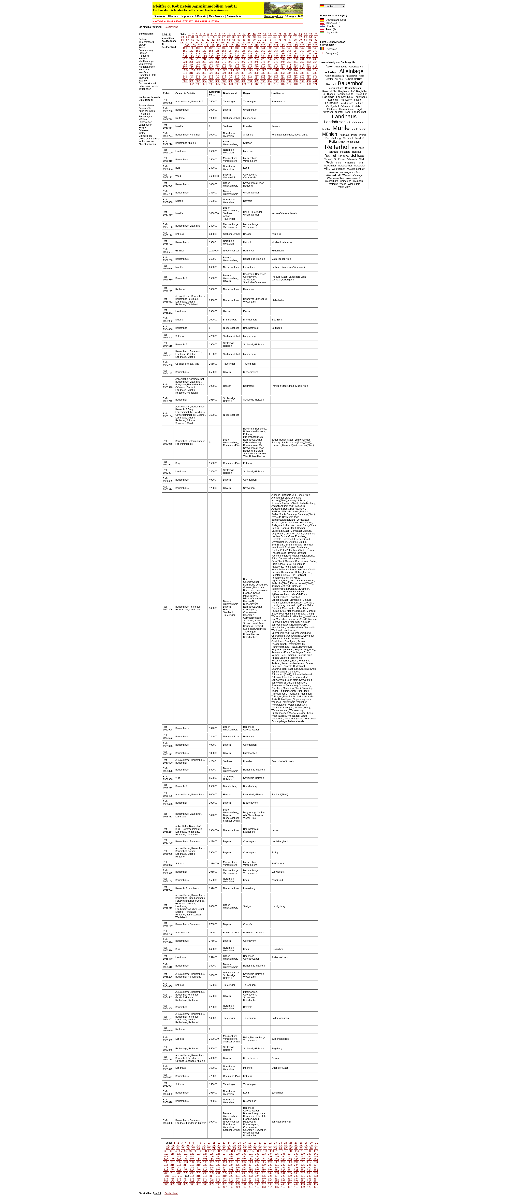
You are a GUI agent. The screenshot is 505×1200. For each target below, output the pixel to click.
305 (238, 70)
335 (295, 73)
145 (289, 48)
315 (302, 70)
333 (282, 73)
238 (211, 62)
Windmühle (354, 184)
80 (306, 39)
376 (289, 78)
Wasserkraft (333, 175)
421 (315, 84)
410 (243, 84)
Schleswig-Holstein (149, 86)
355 (289, 75)
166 (289, 50)
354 (282, 75)
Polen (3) (330, 29)
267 (263, 64)
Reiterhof (337, 147)
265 (250, 64)
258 (204, 64)
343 (211, 75)
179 (237, 53)
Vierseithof (359, 165)
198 (224, 56)
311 (277, 70)
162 (263, 50)
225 (263, 59)
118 (250, 45)
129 (185, 48)
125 (295, 45)
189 (302, 53)
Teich (329, 162)
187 (289, 53)
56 (182, 39)
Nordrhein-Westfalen (144, 71)
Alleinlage (351, 71)
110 (200, 45)
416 (282, 84)
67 (239, 39)
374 (276, 78)
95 (243, 42)
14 (244, 34)
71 (259, 39)
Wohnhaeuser (146, 141)
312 (283, 70)
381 (185, 81)
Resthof (330, 156)
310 (271, 70)
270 (282, 64)
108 (187, 45)
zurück (157, 27)
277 (191, 67)
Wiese (342, 184)
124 (289, 45)
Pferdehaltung (333, 138)
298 (192, 70)
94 (238, 42)
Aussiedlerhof (353, 78)
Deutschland (171, 27)
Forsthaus (331, 103)
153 (204, 50)
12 (234, 34)
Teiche (337, 162)
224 (256, 59)
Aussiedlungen (147, 111)
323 (217, 73)
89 (212, 42)
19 (270, 34)
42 (249, 37)
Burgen (143, 127)
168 (302, 50)
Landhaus (344, 116)
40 (239, 37)
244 (250, 62)
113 (218, 45)
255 (185, 64)
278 (198, 67)
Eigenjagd (328, 96)
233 (315, 59)
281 (217, 67)
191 (315, 53)
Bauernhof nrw (335, 88)
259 (211, 64)
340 (191, 75)
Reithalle (333, 151)
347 (237, 75)
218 (217, 59)
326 (237, 73)
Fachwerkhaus (344, 96)
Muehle (326, 129)
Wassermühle (335, 178)
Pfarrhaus (344, 135)
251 (295, 62)
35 (213, 37)
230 (295, 59)
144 (282, 48)
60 (203, 39)
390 (243, 81)
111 (206, 45)
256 (191, 64)
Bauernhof (350, 83)
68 (244, 39)
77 (290, 39)
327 (243, 73)
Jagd (359, 109)
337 (308, 73)
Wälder (142, 133)
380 (315, 78)
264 (243, 64)
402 (191, 84)
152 (198, 50)
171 (185, 53)
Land (348, 112)
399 (302, 81)
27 (311, 34)
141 (263, 48)
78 (295, 39)
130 (191, 48)
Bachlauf (331, 84)
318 (185, 73)
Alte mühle (351, 76)
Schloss (357, 155)
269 (276, 64)
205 (269, 56)
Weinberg (358, 181)
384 (204, 81)
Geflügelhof (332, 106)
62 (213, 39)
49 (285, 37)
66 (234, 39)
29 (182, 37)
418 (295, 84)
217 (211, 59)
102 (282, 42)
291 (282, 67)
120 (263, 45)
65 (229, 39)
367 (230, 78)
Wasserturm (331, 181)
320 (198, 73)
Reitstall (356, 151)
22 (285, 34)
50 (290, 37)
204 (263, 56)
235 (191, 62)
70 (254, 39)
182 (256, 53)
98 (259, 42)
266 (256, 64)
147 (302, 48)
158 (237, 50)
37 (223, 37)
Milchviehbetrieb (355, 122)
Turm (360, 162)
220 (230, 59)
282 (224, 67)
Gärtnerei (332, 109)
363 (204, 78)
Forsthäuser (346, 103)
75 (280, 39)
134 (217, 48)
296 (315, 67)
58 (193, 39)
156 (224, 50)
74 (275, 39)
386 (217, 81)
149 (315, 48)
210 (302, 56)
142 (269, 48)
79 (300, 39)
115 (231, 45)
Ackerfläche (341, 66)
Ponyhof (359, 138)
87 (202, 42)
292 (289, 67)
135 (224, 48)
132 (204, 48)
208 (289, 56)
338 (315, 73)
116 (237, 45)
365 (217, 78)
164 (276, 50)
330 (263, 73)
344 (217, 75)
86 (197, 42)
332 (276, 73)
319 (191, 73)
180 (243, 53)
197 (217, 56)
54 (311, 37)
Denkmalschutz (345, 94)
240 (224, 62)
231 (302, 59)
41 (244, 37)
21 (280, 34)
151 (191, 50)
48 (280, 37)
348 (243, 75)
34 (208, 37)
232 (308, 59)
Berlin (142, 47)
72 (265, 39)
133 (211, 48)
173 (198, 53)
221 (237, 59)
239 (217, 62)
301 (212, 70)
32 (198, 37)
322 (211, 73)
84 (187, 42)
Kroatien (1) (332, 26)
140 (256, 48)
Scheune (343, 155)
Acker (329, 66)
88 (207, 42)
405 (211, 84)
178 (230, 53)
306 (245, 70)
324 (224, 73)
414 (269, 84)
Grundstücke (145, 135)
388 (230, 81)
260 (217, 64)
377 (295, 78)
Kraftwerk (328, 112)
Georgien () (331, 53)
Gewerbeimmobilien (149, 138)
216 (204, 59)
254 (315, 62)
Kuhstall (339, 112)
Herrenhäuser (346, 109)
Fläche (358, 99)
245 (256, 62)
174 (204, 53)
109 (193, 45)
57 (188, 39)
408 (230, 84)
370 (250, 78)
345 (224, 75)
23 (290, 34)
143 (276, 48)
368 (237, 78)
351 (263, 75)
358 (308, 75)
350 (256, 75)
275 (315, 64)
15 (249, 34)
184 (269, 53)
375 (282, 78)
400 (308, 81)
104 (295, 42)
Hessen (143, 58)
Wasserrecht (353, 178)
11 (229, 34)
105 (302, 42)
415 (276, 84)
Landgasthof (359, 112)
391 (250, 81)
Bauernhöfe (329, 91)
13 (239, 34)
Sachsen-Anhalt (147, 83)
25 (300, 34)
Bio (323, 94)
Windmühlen (344, 186)
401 (315, 81)
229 (289, 59)
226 (269, 59)
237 (204, 62)
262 (230, 64)
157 (230, 50)
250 (289, 62)
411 (250, 84)
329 (256, 73)
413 (263, 84)
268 (269, 64)
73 (270, 39)
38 (229, 37)
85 (192, 42)
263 (237, 64)
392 (256, 81)
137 (237, 48)
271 (289, 64)
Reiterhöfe (357, 147)
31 (193, 37)
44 (259, 37)
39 (234, 37)
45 (265, 37)
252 (302, 62)
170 (315, 50)
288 (263, 67)
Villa (327, 168)
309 (264, 70)
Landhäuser (334, 122)
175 (211, 53)
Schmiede (352, 159)
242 (237, 62)
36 (218, 37)
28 (316, 34)
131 (198, 48)
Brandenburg (146, 50)
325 (230, 73)
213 (185, 59)
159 (243, 50)
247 (269, 62)
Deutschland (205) (335, 20)
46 (270, 37)
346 (230, 75)
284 (237, 67)
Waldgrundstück (356, 169)
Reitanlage (337, 141)
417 (289, 84)
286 (250, 67)
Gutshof (357, 106)
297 (186, 70)
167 (295, 50)
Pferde (363, 134)
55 (316, 37)
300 (206, 70)
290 (276, 67)
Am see (339, 79)
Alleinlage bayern (334, 76)
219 (224, 59)
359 (315, 75)
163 (269, 50)
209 (295, 56)
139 (250, 48)
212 (315, 56)
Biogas (331, 94)
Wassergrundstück (350, 172)
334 (289, 73)
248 (276, 62)
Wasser (333, 172)
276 (185, 67)
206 (276, 56)
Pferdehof (347, 138)
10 (224, 34)
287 (256, 67)
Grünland (345, 106)
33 (203, 37)
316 (308, 70)
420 (308, 84)
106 (308, 42)
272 (295, 64)
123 (282, 45)
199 (230, 56)
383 (198, 81)
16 (254, 34)
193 (191, 56)
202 (250, 56)
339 (185, 75)
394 (269, 81)
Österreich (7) (332, 23)
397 (289, 81)
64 (223, 39)
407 (224, 84)
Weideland (345, 181)
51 (295, 37)
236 (198, 62)
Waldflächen (338, 169)
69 (249, 39)
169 (308, 50)
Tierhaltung (349, 162)
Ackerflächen (356, 66)
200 (237, 56)
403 (198, 84)
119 (256, 45)
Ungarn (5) (331, 32)
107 (315, 42)
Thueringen (145, 89)
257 (198, 64)
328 (250, 73)
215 (198, 59)
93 (233, 42)
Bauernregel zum (273, 16)
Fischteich (332, 99)
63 (218, 39)
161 (256, 50)
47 (275, 37)
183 (263, 53)
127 (308, 45)
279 (204, 67)
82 (316, 39)
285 (243, 67)
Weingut (333, 183)
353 (276, 75)
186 (282, 53)
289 (269, 67)
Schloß (328, 159)
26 (306, 34)
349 (250, 75)
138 (243, 48)
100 (269, 42)
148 (308, 48)
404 (204, 84)
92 (228, 42)
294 (302, 67)
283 (230, 67)
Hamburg (144, 55)
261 (224, 64)
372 (263, 78)
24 (295, 34)
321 (204, 73)
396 (282, 81)
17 (259, 34)
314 (295, 70)
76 (285, 39)
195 (204, 56)
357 (302, 75)
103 (289, 42)
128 (315, 45)
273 (302, 64)
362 (198, 78)
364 (211, 78)
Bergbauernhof (346, 91)
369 (243, 78)
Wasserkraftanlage (352, 175)
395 (276, 81)
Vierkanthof (330, 165)
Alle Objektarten (147, 144)
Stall (361, 159)
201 (243, 56)
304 (232, 70)
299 (199, 70)
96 (248, 42)
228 (282, 59)
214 (191, 59)
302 (219, 70)
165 (282, 50)
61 (208, 39)
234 (185, 62)
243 (243, 62)
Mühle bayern (359, 129)
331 (269, 73)
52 (300, 37)
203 (256, 56)
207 (282, 56)
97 (253, 42)
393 (263, 81)
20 (275, 34)
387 (224, 81)
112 (212, 45)
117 (244, 45)
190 (308, 53)
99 (264, 42)
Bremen (143, 53)
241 (230, 62)
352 (269, 75)
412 (256, 84)
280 (211, 67)
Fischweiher (346, 99)
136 (230, 48)
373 (269, 78)
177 (224, 53)
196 (211, 56)
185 (276, 53)
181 (250, 53)
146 (295, 48)
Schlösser (339, 159)
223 (250, 59)
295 (308, 67)
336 (302, 73)
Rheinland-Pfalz (147, 75)
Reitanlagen (353, 141)
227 (276, 59)
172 (191, 53)
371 (256, 78)
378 (302, 78)
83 (182, 42)
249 (282, 62)
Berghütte (361, 91)
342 (204, 75)
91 (223, 42)
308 (258, 70)
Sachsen (143, 80)
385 (211, 81)
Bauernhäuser (353, 88)
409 (237, 84)
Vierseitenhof (345, 165)
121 (269, 45)
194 (198, 56)
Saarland (144, 78)
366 (224, 78)
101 (276, 42)
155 (217, 50)
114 (225, 45)
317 (315, 70)
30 (188, 37)
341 (198, 75)
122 (276, 45)
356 (295, 75)
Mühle (341, 127)
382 (191, 81)
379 (308, 78)
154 (211, 50)
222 (243, 59)
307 (251, 70)
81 (311, 39)
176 (217, 53)
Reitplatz (345, 151)
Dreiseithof (361, 94)
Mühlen (329, 134)
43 (254, 37)
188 (295, 53)
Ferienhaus (360, 97)
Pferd (354, 134)
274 (308, 64)
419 (302, 84)
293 (295, 67)
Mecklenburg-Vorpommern (146, 62)
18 (265, 34)
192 (185, 56)
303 (225, 70)
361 (191, 78)
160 (250, 50)
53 (306, 37)
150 (185, 50)
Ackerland (331, 72)
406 (217, 84)
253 (308, 62)
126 (302, 45)
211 (308, 56)
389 (237, 81)
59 (198, 39)
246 (263, 62)
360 (185, 78)
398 (295, 81)
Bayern (142, 44)
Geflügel (359, 103)
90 (218, 42)
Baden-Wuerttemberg (146, 40)
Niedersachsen (147, 66)
